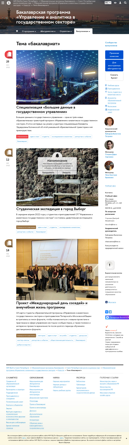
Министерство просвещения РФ (106, 388)
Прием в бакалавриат (37, 404)
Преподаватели (114, 88)
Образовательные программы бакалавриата (47, 368)
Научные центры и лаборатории (59, 385)
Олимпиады (34, 401)
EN (110, 3)
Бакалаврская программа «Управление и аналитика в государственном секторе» (45, 17)
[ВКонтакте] (106, 311)
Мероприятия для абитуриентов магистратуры (36, 392)
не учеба (63, 335)
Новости (61, 370)
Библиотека (80, 381)
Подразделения (12, 393)
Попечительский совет (14, 402)
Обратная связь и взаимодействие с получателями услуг (37, 425)
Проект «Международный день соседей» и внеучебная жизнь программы (51, 305)
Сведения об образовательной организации (12, 383)
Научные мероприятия (61, 381)
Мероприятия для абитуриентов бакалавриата (36, 383)
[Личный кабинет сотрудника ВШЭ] (120, 3)
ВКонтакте (112, 302)
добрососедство (23, 345)
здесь (24, 438)
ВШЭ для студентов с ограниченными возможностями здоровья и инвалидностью (15, 415)
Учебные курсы (113, 85)
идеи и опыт (34, 136)
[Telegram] (110, 311)
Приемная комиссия (114, 54)
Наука (56, 377)
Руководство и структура (15, 389)
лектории (41, 335)
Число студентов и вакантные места (115, 93)
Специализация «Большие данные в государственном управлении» (45, 109)
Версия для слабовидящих (16, 422)
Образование (36, 377)
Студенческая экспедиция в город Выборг (51, 208)
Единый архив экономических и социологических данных (85, 390)
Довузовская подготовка (39, 398)
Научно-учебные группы (62, 390)
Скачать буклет (114, 76)
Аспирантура (34, 420)
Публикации (80, 384)
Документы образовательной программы (114, 100)
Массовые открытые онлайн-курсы (107, 394)
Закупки (9, 408)
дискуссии (83, 335)
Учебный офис (110, 186)
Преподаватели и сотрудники (12, 397)
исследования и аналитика (62, 136)
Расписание (112, 106)
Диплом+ (33, 411)
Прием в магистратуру (38, 407)
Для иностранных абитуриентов (114, 65)
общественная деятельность (62, 340)
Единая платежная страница (12, 427)
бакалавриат (22, 141)
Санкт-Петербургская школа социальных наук (83, 368)
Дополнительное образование (36, 415)
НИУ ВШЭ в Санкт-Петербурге (17, 368)
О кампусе (11, 377)
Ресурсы (80, 377)
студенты (45, 136)
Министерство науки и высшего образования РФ (109, 382)
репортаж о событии (83, 136)
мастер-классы (23, 340)
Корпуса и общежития (14, 405)
